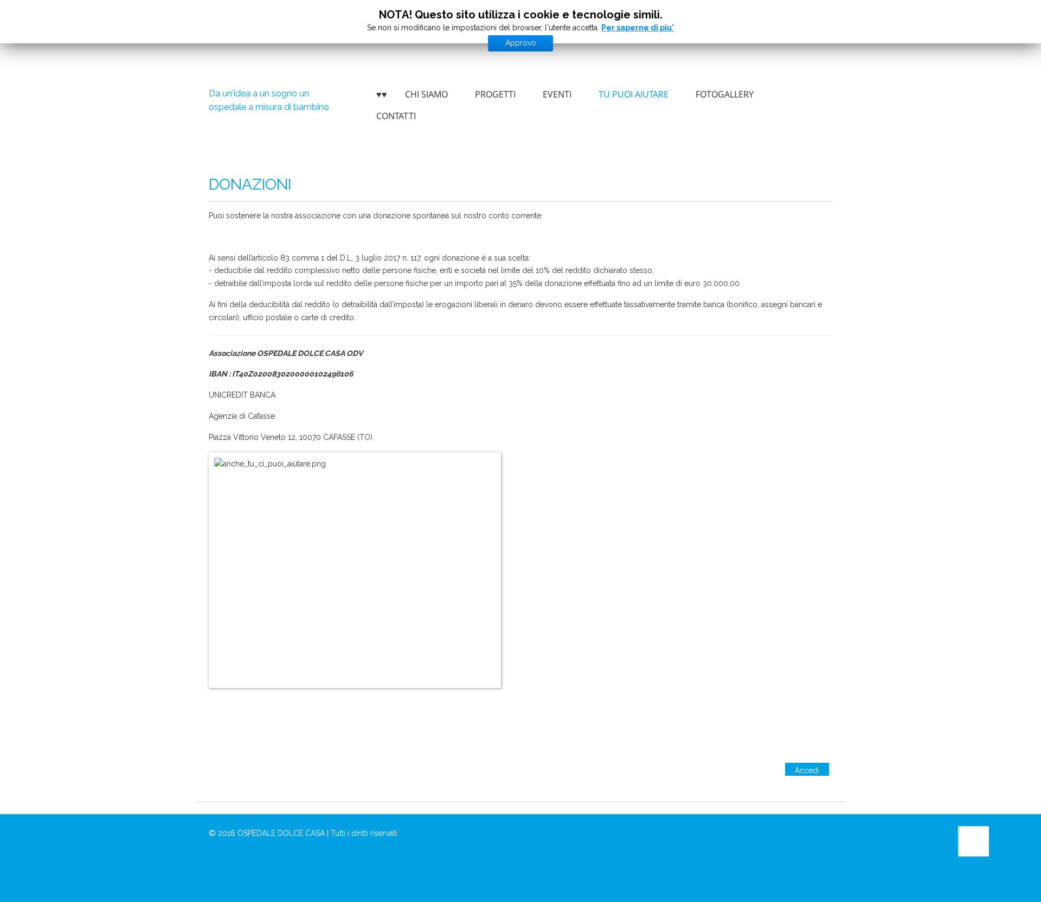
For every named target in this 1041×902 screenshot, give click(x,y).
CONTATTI (396, 116)
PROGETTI (495, 94)
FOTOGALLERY (725, 94)
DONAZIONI (250, 184)
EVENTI (557, 94)
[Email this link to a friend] (829, 216)
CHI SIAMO (426, 94)
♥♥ (381, 94)
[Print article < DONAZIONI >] (817, 216)
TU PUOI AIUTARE (634, 94)
